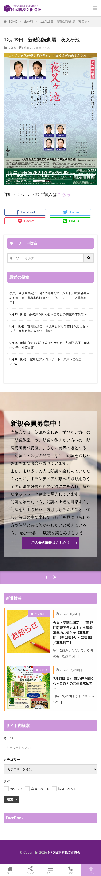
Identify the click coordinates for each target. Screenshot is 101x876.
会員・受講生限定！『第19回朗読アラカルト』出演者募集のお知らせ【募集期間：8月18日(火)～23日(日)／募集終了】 (49, 297)
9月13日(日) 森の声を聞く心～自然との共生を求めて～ (48, 314)
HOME (12, 21)
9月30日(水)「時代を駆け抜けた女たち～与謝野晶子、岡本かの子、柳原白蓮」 (49, 345)
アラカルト (40, 613)
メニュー (50, 873)
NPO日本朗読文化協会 (64, 852)
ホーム (10, 873)
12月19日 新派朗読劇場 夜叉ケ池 (65, 21)
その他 (43, 669)
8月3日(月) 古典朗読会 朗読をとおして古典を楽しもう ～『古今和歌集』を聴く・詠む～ (50, 328)
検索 (10, 799)
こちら (63, 194)
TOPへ (91, 873)
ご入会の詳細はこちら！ (50, 542)
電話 (70, 873)
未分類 (28, 21)
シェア (30, 873)
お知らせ (28, 48)
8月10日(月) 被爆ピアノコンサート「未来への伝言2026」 (45, 361)
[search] (89, 258)
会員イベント (44, 48)
